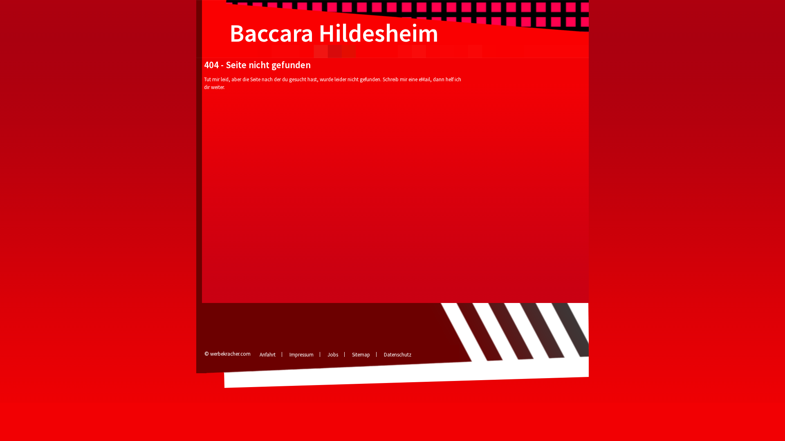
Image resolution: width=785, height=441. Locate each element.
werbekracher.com (230, 353)
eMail (424, 79)
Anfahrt (268, 354)
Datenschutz (397, 354)
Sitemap (361, 354)
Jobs (332, 354)
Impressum (301, 354)
